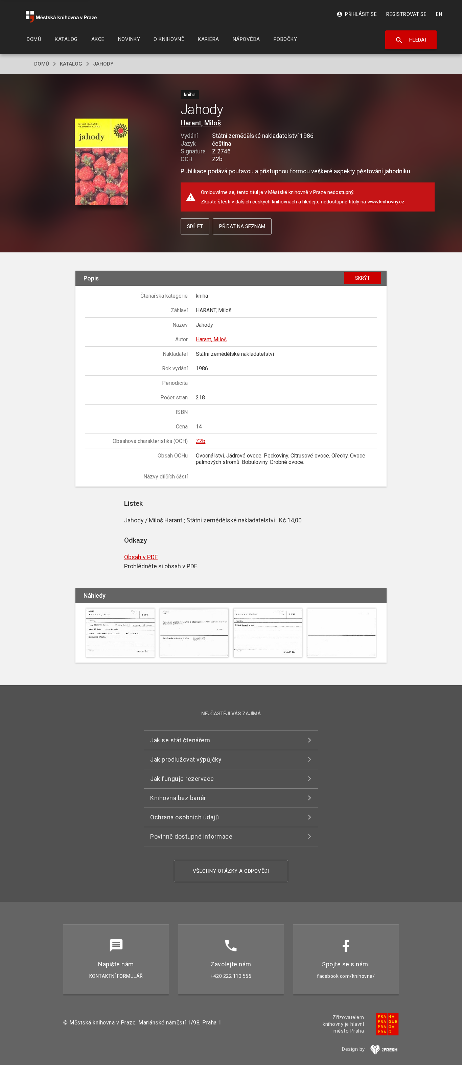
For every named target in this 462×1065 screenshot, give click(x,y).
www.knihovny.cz (386, 202)
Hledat (411, 40)
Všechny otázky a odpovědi (231, 871)
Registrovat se (406, 14)
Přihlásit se (357, 14)
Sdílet (195, 226)
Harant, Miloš (201, 123)
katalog (71, 64)
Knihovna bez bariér (178, 797)
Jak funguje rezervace (182, 778)
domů (41, 64)
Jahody (103, 64)
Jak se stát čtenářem (180, 740)
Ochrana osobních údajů (184, 817)
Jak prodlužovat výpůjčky (186, 759)
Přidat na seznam (242, 226)
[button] (101, 162)
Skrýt (362, 278)
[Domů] (61, 16)
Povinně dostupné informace (191, 836)
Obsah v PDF (141, 557)
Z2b (200, 441)
